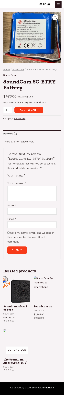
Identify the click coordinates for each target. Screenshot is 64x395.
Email (11, 219)
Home (6, 69)
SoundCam (18, 69)
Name (12, 205)
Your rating (16, 175)
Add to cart (29, 109)
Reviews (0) (10, 133)
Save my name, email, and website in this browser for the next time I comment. (30, 237)
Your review (16, 183)
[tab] (32, 133)
